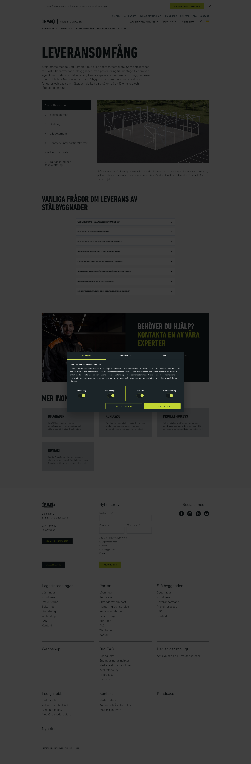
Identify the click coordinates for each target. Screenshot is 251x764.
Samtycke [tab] (86, 356)
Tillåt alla (162, 406)
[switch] (111, 396)
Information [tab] (125, 356)
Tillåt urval (124, 406)
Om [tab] (164, 356)
